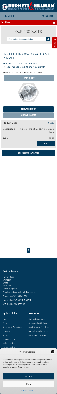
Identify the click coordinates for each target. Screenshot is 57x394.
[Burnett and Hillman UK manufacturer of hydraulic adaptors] (28, 6)
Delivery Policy (9, 347)
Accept (28, 376)
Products (7, 63)
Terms (5, 335)
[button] (52, 352)
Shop (5, 323)
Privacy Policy (27, 390)
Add (46, 143)
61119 (51, 123)
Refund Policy (9, 343)
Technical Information (12, 327)
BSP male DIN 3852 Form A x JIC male (26, 67)
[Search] (48, 39)
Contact (6, 331)
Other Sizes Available (28, 153)
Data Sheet (29, 78)
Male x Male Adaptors (26, 63)
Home (5, 319)
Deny (28, 384)
